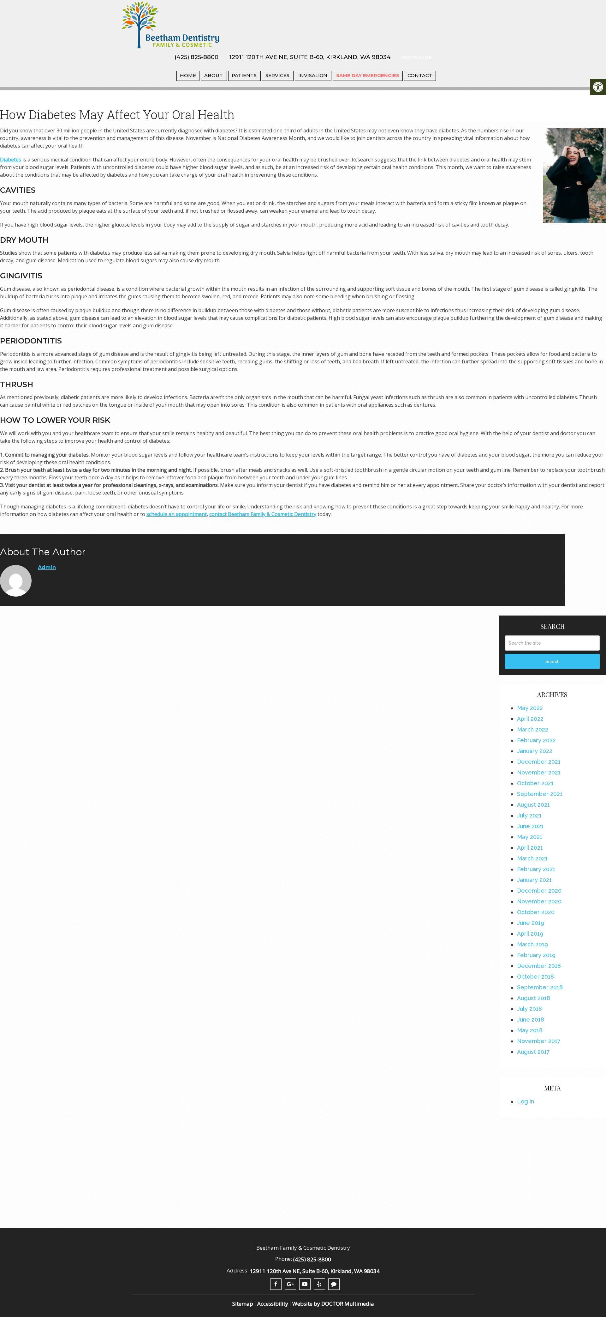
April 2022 (530, 718)
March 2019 (532, 944)
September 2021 (539, 794)
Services (277, 75)
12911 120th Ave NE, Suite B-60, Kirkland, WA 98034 (310, 57)
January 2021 (534, 880)
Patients (244, 75)
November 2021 (539, 772)
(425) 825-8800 (196, 57)
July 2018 (529, 1008)
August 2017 (533, 1051)
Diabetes (10, 159)
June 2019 (530, 922)
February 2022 (536, 740)
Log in (525, 1101)
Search (552, 661)
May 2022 (530, 708)
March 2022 (532, 729)
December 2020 (539, 890)
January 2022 (534, 751)
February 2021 (536, 869)
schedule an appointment (176, 514)
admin (47, 567)
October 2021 (535, 783)
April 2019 (530, 933)
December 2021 (539, 761)
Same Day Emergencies (367, 75)
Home (188, 75)
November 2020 (539, 901)
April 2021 (530, 847)
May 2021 (529, 837)
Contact (419, 75)
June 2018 (530, 1019)
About (213, 75)
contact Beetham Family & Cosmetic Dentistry (262, 514)
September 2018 (540, 987)
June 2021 (530, 826)
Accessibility (272, 1303)
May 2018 (530, 1030)
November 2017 (539, 1041)
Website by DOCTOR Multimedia (333, 1303)
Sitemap (242, 1303)
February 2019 (536, 955)
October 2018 (535, 976)
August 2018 (533, 998)
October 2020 (536, 912)
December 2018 (539, 965)
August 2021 (533, 804)
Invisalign (312, 75)
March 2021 (532, 858)
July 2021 (529, 815)
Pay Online (416, 57)
